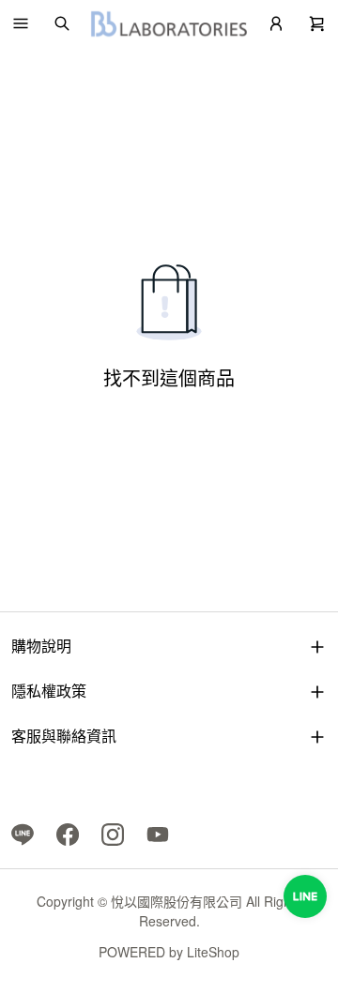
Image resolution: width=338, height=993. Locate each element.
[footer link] (22, 832)
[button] (20, 23)
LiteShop (213, 951)
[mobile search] (62, 23)
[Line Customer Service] (305, 896)
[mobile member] (276, 23)
